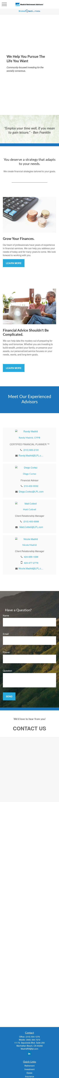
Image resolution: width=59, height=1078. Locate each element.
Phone (6, 652)
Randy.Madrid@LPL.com (31, 455)
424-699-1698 (31, 556)
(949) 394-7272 (33, 1039)
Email (6, 634)
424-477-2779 (31, 562)
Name (6, 615)
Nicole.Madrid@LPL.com (31, 568)
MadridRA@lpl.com (29, 1048)
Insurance (29, 1076)
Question (7, 670)
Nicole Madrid (29, 545)
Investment (29, 1069)
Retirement (29, 1065)
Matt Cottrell (29, 509)
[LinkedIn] (29, 1053)
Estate (29, 1072)
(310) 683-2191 (31, 450)
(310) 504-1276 (33, 1036)
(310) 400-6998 (31, 521)
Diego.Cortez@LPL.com (31, 491)
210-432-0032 (31, 486)
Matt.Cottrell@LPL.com (31, 527)
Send (9, 696)
